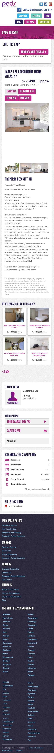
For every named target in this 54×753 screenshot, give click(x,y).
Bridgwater (7, 664)
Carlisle (31, 632)
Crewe (30, 657)
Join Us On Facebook (11, 593)
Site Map (19, 750)
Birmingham (7, 643)
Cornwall (31, 650)
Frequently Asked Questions (13, 536)
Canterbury (32, 625)
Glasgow (31, 675)
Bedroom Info (27, 91)
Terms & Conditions (36, 748)
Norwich (6, 736)
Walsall (30, 726)
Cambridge (32, 622)
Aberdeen (6, 614)
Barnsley (6, 629)
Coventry (31, 654)
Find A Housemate (9, 554)
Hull (4, 689)
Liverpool (6, 714)
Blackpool (7, 650)
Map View (24, 98)
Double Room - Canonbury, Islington (39, 326)
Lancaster (7, 700)
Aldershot (6, 622)
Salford (30, 704)
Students (36, 15)
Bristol (5, 672)
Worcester (32, 737)
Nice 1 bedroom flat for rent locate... (14, 326)
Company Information (10, 569)
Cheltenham (32, 639)
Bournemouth (8, 657)
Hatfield (6, 682)
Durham (31, 664)
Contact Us (6, 573)
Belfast (5, 639)
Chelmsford (32, 643)
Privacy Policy (7, 750)
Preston (31, 697)
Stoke (30, 719)
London (5, 718)
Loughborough (8, 722)
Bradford (6, 661)
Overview (11, 91)
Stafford (31, 715)
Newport (6, 732)
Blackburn (7, 647)
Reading (31, 701)
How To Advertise (9, 529)
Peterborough (33, 686)
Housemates (44, 21)
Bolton (5, 654)
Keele (5, 696)
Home (19, 21)
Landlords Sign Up (9, 525)
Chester (31, 647)
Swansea (31, 722)
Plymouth (31, 694)
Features (11, 98)
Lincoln (5, 711)
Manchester (7, 725)
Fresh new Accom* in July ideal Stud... (14, 354)
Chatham (31, 636)
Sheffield (31, 708)
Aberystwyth (8, 618)
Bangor (5, 625)
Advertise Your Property (11, 532)
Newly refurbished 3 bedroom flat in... (39, 354)
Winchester (32, 729)
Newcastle (7, 729)
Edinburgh (32, 668)
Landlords (23, 15)
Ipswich (6, 693)
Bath (4, 632)
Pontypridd (32, 690)
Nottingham (7, 739)
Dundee (31, 661)
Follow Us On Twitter (10, 589)
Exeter (30, 672)
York (29, 740)
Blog (47, 15)
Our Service (7, 580)
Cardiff (30, 629)
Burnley (31, 614)
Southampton (33, 711)
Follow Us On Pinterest (11, 597)
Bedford (6, 636)
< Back (5, 372)
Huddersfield (8, 686)
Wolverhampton (34, 733)
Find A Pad (30, 21)
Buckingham (33, 618)
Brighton (6, 668)
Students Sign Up (9, 547)
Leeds (5, 704)
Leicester (6, 707)
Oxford (30, 683)
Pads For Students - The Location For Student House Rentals (9, 4)
